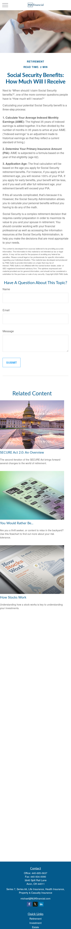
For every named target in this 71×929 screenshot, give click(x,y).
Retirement (35, 918)
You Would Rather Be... (16, 523)
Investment (35, 923)
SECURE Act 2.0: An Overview (22, 452)
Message (8, 331)
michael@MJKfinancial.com (35, 898)
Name (6, 289)
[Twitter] (35, 904)
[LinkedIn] (41, 904)
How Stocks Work (13, 597)
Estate (35, 927)
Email (6, 310)
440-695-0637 (39, 873)
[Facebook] (29, 904)
